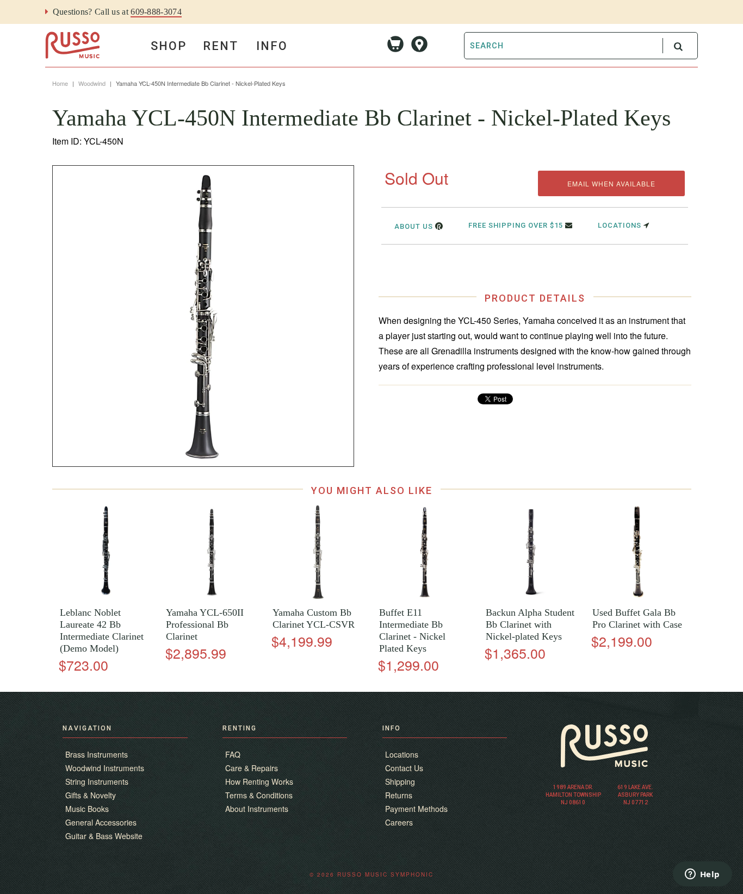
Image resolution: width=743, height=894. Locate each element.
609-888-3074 (156, 11)
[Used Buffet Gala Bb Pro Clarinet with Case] (637, 596)
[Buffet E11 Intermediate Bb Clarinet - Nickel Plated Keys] (424, 596)
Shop (169, 46)
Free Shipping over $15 (516, 225)
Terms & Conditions (259, 795)
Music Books (87, 808)
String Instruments (96, 781)
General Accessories (101, 822)
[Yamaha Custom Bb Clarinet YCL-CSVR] (317, 596)
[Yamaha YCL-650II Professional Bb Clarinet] (211, 596)
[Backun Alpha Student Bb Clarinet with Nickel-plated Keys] (531, 596)
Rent (220, 46)
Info (272, 46)
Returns (398, 795)
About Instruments (256, 808)
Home (60, 83)
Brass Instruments (96, 754)
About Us (414, 226)
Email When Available (611, 183)
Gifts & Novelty (90, 795)
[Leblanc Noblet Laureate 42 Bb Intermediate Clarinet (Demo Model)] (105, 596)
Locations (620, 225)
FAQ (232, 754)
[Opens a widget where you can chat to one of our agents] (702, 875)
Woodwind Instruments (104, 767)
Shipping (400, 781)
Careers (399, 822)
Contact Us (404, 767)
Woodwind (92, 83)
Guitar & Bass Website (104, 835)
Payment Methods (416, 808)
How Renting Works (259, 781)
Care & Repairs (251, 767)
